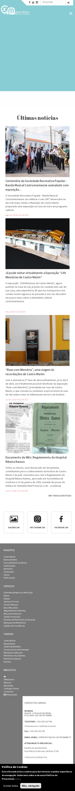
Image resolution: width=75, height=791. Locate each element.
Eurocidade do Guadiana (15, 562)
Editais (7, 598)
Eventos (7, 662)
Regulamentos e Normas (15, 610)
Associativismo (10, 559)
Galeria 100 (13, 527)
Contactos (8, 691)
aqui (17, 778)
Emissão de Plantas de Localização (19, 619)
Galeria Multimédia (12, 646)
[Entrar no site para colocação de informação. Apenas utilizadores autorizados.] (68, 3)
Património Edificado (13, 652)
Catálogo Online (11, 688)
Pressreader (11, 694)
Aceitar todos (10, 785)
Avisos (6, 595)
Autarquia (8, 568)
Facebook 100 (61, 527)
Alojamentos (9, 643)
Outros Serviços (11, 604)
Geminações (9, 566)
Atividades (8, 685)
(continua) (55, 485)
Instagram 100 (37, 527)
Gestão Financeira (12, 617)
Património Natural (12, 658)
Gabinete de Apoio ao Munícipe (18, 592)
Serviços (7, 682)
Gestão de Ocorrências (14, 626)
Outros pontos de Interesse (16, 649)
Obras (6, 575)
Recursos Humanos (12, 613)
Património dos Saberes (14, 655)
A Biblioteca (9, 679)
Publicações (9, 577)
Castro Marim (9, 557)
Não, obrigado (31, 785)
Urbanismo (9, 572)
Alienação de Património (15, 622)
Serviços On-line (11, 601)
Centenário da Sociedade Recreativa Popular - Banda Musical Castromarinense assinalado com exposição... (37, 185)
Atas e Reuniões (11, 607)
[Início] (15, 9)
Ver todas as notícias (59, 495)
